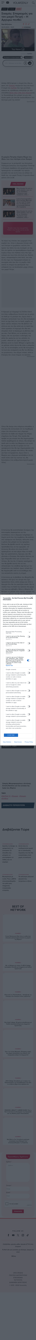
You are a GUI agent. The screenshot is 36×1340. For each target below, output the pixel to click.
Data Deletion (7, 742)
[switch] (28, 637)
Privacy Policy (29, 742)
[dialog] (18, 670)
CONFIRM (10, 735)
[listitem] (18, 632)
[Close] (32, 598)
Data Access (18, 742)
